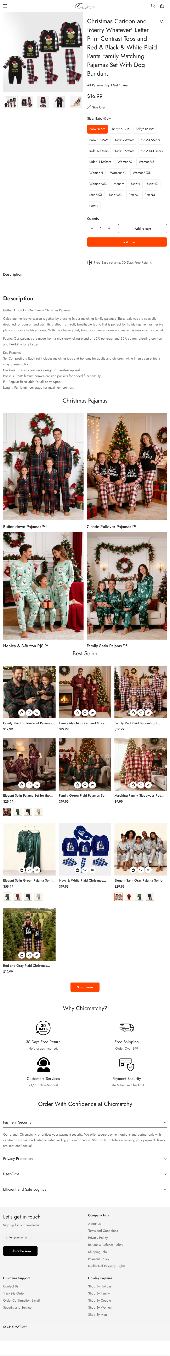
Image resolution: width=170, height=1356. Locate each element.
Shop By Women (100, 1307)
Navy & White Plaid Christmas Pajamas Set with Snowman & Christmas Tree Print (81, 880)
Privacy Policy (98, 1237)
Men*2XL (95, 194)
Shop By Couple (99, 1300)
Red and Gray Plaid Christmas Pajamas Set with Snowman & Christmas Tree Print (25, 965)
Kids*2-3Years (124, 140)
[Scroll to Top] (162, 1333)
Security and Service (17, 1307)
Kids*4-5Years (150, 140)
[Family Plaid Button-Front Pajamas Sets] (29, 692)
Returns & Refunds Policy (105, 1244)
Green (17, 812)
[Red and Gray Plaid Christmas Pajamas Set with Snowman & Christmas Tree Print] (29, 934)
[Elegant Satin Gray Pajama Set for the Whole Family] (140, 849)
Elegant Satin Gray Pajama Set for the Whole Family (139, 880)
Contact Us (10, 1286)
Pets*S (133, 194)
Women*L (96, 172)
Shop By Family (99, 1293)
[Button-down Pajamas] (43, 466)
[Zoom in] (74, 20)
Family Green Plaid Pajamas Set (82, 795)
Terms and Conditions (103, 1230)
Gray (38, 812)
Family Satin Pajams (107, 646)
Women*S (125, 161)
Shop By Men (97, 1314)
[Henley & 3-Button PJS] (43, 586)
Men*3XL (115, 194)
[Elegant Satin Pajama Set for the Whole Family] (29, 764)
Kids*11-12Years (100, 161)
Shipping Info (97, 1251)
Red (7, 812)
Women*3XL (98, 183)
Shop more (85, 987)
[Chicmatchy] (85, 6)
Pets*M (150, 194)
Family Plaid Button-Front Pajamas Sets (27, 723)
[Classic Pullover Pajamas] (127, 466)
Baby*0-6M (97, 129)
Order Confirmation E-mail (21, 1300)
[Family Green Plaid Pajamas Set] (85, 764)
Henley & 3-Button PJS (25, 646)
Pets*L (93, 205)
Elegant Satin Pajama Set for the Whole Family (26, 795)
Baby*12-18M (145, 129)
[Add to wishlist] (162, 21)
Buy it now (127, 242)
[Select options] (21, 712)
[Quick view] (36, 712)
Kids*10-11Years (152, 151)
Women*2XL (142, 172)
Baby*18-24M (98, 140)
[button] (162, 6)
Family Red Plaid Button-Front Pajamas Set (135, 723)
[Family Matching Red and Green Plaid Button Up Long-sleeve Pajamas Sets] (85, 692)
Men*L (135, 183)
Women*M (146, 161)
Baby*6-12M (120, 129)
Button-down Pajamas (25, 527)
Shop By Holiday (100, 1286)
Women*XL (118, 172)
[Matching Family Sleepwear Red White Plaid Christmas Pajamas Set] (140, 764)
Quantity (93, 218)
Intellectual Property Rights (106, 1266)
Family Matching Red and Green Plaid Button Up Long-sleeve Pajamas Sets (82, 723)
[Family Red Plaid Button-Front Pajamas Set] (140, 692)
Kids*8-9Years (124, 151)
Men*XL (152, 183)
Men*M (119, 183)
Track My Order (14, 1293)
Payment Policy (98, 1259)
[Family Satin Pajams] (127, 586)
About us (94, 1223)
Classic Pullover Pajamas (111, 527)
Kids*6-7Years (98, 151)
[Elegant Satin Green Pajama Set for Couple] (29, 849)
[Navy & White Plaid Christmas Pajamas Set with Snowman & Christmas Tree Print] (85, 849)
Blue (28, 812)
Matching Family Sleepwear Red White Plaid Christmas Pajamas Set (139, 795)
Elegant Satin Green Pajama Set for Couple (29, 880)
